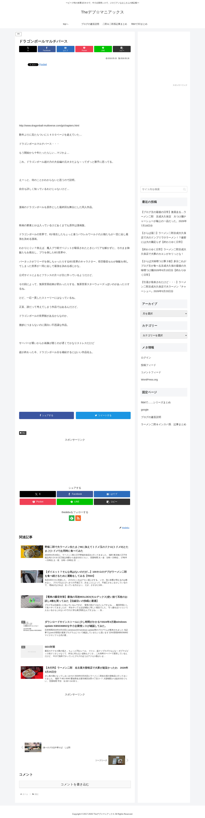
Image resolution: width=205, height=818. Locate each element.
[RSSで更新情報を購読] (78, 518)
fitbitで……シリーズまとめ (156, 402)
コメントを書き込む (75, 784)
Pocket (43, 64)
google (145, 409)
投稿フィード (148, 365)
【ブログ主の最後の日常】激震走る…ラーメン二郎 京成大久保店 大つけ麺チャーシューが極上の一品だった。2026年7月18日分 (164, 219)
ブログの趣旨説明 (151, 417)
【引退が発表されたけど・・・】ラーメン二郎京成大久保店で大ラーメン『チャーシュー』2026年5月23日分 (163, 287)
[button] (122, 49)
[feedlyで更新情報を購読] (71, 518)
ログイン (146, 357)
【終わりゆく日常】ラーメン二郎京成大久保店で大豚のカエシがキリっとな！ (163, 251)
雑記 (24, 433)
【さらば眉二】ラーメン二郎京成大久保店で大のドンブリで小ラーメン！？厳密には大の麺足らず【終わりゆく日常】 (163, 238)
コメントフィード (151, 372)
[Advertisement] (75, 94)
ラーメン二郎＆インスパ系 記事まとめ (163, 424)
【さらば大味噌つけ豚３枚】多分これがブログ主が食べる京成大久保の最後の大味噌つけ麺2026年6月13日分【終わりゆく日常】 (163, 268)
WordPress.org (149, 379)
